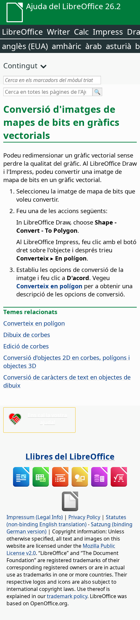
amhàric (66, 46)
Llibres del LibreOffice (70, 456)
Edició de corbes (26, 346)
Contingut (20, 65)
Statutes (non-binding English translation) (66, 520)
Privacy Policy (84, 517)
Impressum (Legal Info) (35, 517)
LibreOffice (22, 31)
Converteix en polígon (34, 323)
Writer (58, 31)
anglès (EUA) (25, 46)
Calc (81, 31)
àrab (93, 46)
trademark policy (67, 596)
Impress (108, 31)
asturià (118, 46)
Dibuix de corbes (26, 334)
